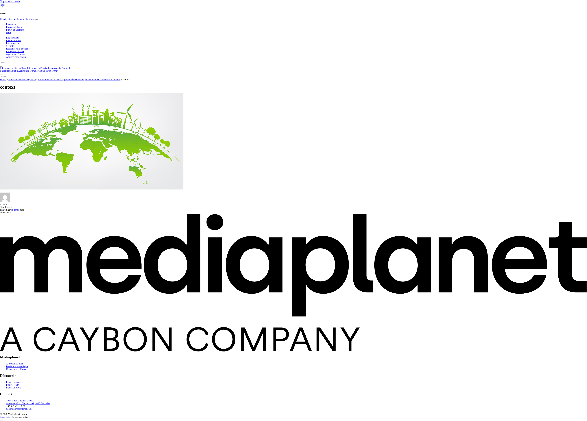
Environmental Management (22, 79)
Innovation (11, 24)
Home (3, 79)
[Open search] (1, 66)
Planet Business (13, 382)
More (8, 32)
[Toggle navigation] (36, 19)
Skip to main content (10, 1)
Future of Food (13, 40)
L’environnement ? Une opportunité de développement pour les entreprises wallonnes (79, 79)
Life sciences (12, 37)
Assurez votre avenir (16, 57)
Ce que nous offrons (16, 369)
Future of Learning (15, 29)
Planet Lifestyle (13, 387)
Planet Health (12, 385)
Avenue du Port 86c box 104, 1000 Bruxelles (28, 403)
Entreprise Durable (15, 51)
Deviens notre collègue (17, 366)
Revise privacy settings (20, 417)
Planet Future (17, 19)
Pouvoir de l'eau (14, 27)
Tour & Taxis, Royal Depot (19, 400)
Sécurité (10, 46)
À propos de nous (14, 363)
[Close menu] (1, 74)
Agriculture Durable (16, 54)
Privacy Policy (5, 417)
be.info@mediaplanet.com (18, 409)
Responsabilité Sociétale (18, 48)
